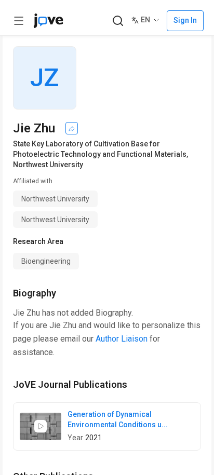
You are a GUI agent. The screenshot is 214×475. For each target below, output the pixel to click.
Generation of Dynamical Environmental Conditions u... (118, 419)
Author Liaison (122, 339)
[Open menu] (18, 20)
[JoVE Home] (48, 20)
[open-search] (117, 21)
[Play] (40, 426)
